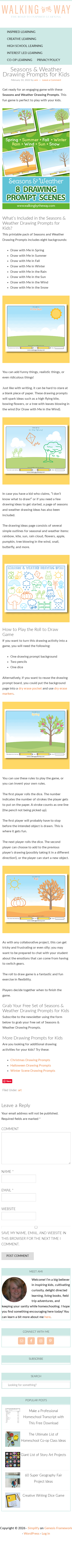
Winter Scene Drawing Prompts (32, 1070)
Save (8, 1081)
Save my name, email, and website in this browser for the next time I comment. (33, 1238)
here (47, 1317)
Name (7, 1171)
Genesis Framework (58, 1528)
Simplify (33, 1528)
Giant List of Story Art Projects (43, 1455)
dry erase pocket (30, 688)
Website (8, 1209)
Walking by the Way (36, 12)
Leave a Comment (51, 80)
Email (7, 1190)
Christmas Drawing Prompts (30, 1060)
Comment (10, 1129)
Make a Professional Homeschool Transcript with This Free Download (43, 1417)
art (20, 1090)
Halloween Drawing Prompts (30, 1065)
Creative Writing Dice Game (43, 1495)
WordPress (31, 1533)
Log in (46, 1533)
